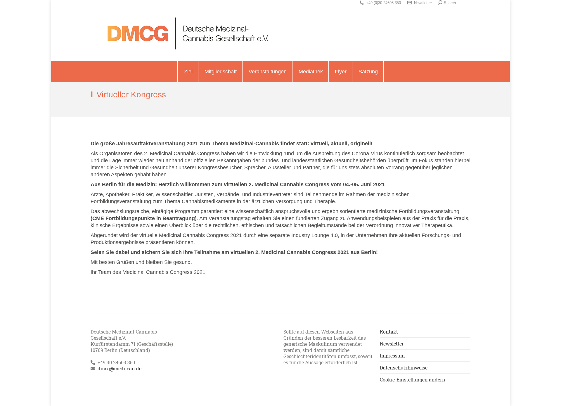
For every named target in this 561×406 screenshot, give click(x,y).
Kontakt (389, 332)
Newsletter (423, 3)
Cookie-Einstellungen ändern (412, 379)
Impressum (392, 356)
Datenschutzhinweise (403, 367)
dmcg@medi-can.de (119, 368)
